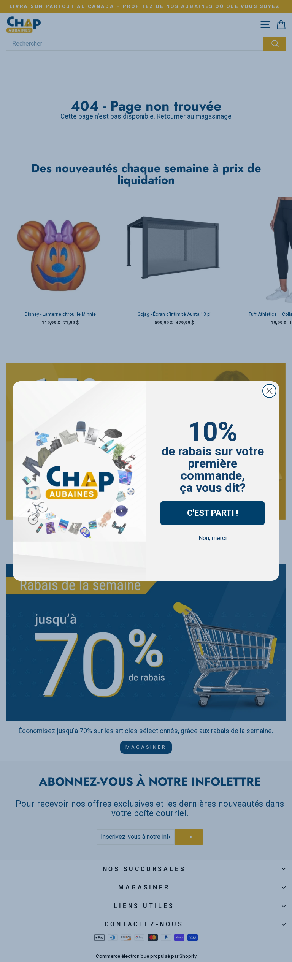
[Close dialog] (269, 391)
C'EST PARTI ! (212, 513)
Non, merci (212, 538)
